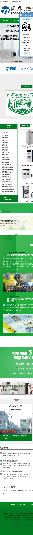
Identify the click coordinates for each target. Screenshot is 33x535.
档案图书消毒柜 (6, 164)
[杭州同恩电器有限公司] (11, 10)
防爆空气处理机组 (7, 184)
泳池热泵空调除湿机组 (8, 189)
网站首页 (12, 504)
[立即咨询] (26, 19)
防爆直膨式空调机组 (7, 167)
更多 (6, 438)
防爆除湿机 (5, 142)
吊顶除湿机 (5, 147)
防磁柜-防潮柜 (6, 159)
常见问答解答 (6, 448)
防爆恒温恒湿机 (6, 174)
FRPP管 (5, 493)
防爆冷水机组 (5, 157)
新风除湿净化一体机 (7, 169)
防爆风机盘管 (5, 152)
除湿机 (27, 86)
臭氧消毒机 (5, 137)
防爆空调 (4, 140)
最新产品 (25, 125)
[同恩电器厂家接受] (16, 433)
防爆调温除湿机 (6, 172)
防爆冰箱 (4, 145)
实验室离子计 (13, 490)
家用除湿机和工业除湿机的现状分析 (11, 467)
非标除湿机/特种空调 (7, 186)
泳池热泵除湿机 (6, 181)
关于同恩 (22, 504)
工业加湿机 (5, 135)
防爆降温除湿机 (6, 177)
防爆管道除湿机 (6, 179)
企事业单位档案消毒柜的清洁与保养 (11, 478)
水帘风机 (5, 490)
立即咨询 (27, 54)
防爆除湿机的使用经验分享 (9, 457)
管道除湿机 (5, 155)
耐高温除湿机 (5, 162)
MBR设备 (20, 490)
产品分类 (9, 125)
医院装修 (27, 490)
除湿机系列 (5, 132)
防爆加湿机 (5, 150)
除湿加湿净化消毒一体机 (9, 191)
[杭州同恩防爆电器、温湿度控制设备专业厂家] (16, 43)
